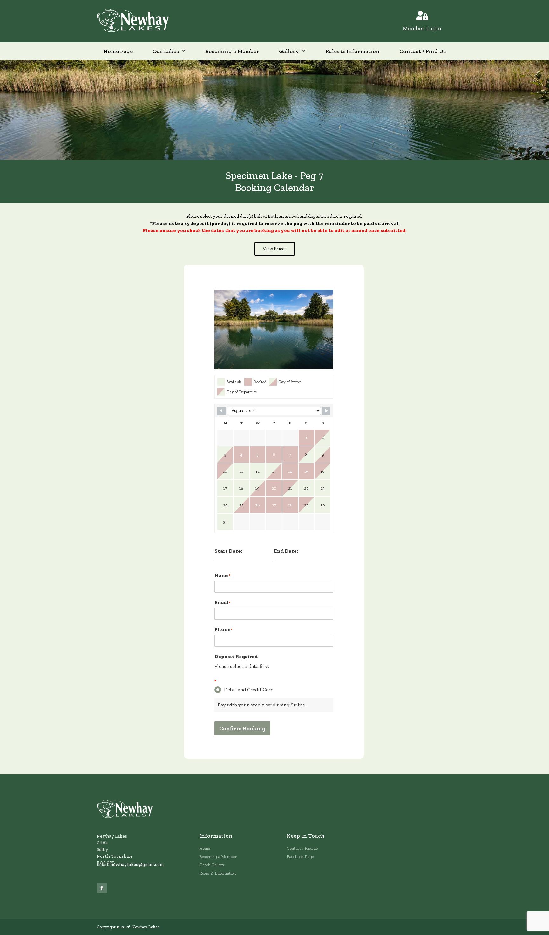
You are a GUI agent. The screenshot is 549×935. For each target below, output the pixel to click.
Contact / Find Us (422, 51)
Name (222, 575)
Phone (223, 629)
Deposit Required (236, 656)
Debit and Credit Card (249, 689)
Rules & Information (352, 51)
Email (222, 602)
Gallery (289, 51)
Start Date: (228, 551)
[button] (274, 249)
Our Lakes (165, 51)
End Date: (286, 551)
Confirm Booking (242, 728)
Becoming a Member (232, 51)
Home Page (118, 51)
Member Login (422, 28)
